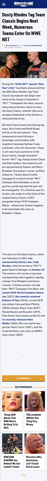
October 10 (38, 269)
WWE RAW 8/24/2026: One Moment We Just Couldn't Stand (12, 461)
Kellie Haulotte (13, 45)
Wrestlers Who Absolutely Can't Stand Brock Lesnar (34, 461)
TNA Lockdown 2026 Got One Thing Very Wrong (33, 419)
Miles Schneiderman (33, 45)
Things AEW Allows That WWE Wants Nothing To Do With (11, 421)
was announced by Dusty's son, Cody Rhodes (20, 262)
